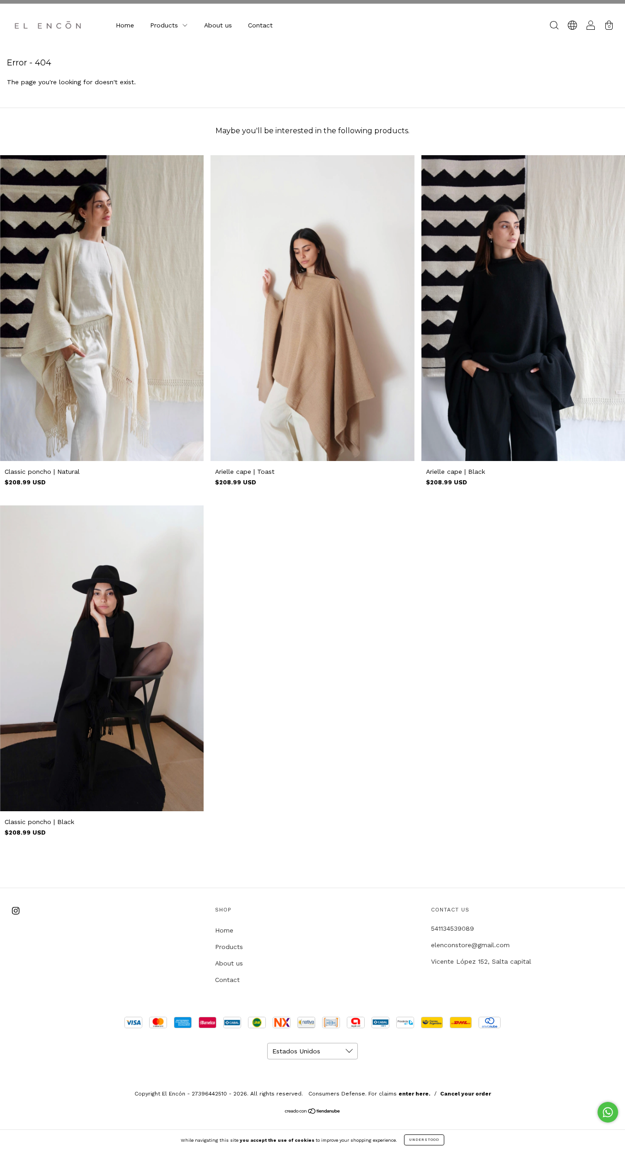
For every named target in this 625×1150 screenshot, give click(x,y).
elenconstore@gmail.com (470, 945)
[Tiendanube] (312, 1112)
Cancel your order (465, 1093)
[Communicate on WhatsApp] (608, 1112)
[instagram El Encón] (16, 911)
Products (165, 25)
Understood (424, 1140)
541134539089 (452, 928)
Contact (260, 25)
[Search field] (554, 26)
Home (125, 25)
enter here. (415, 1093)
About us (218, 25)
